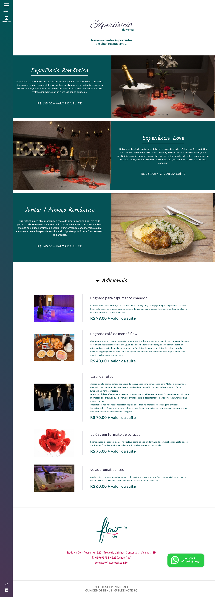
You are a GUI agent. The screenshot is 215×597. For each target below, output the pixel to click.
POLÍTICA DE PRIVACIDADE (111, 587)
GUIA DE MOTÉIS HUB (98, 590)
